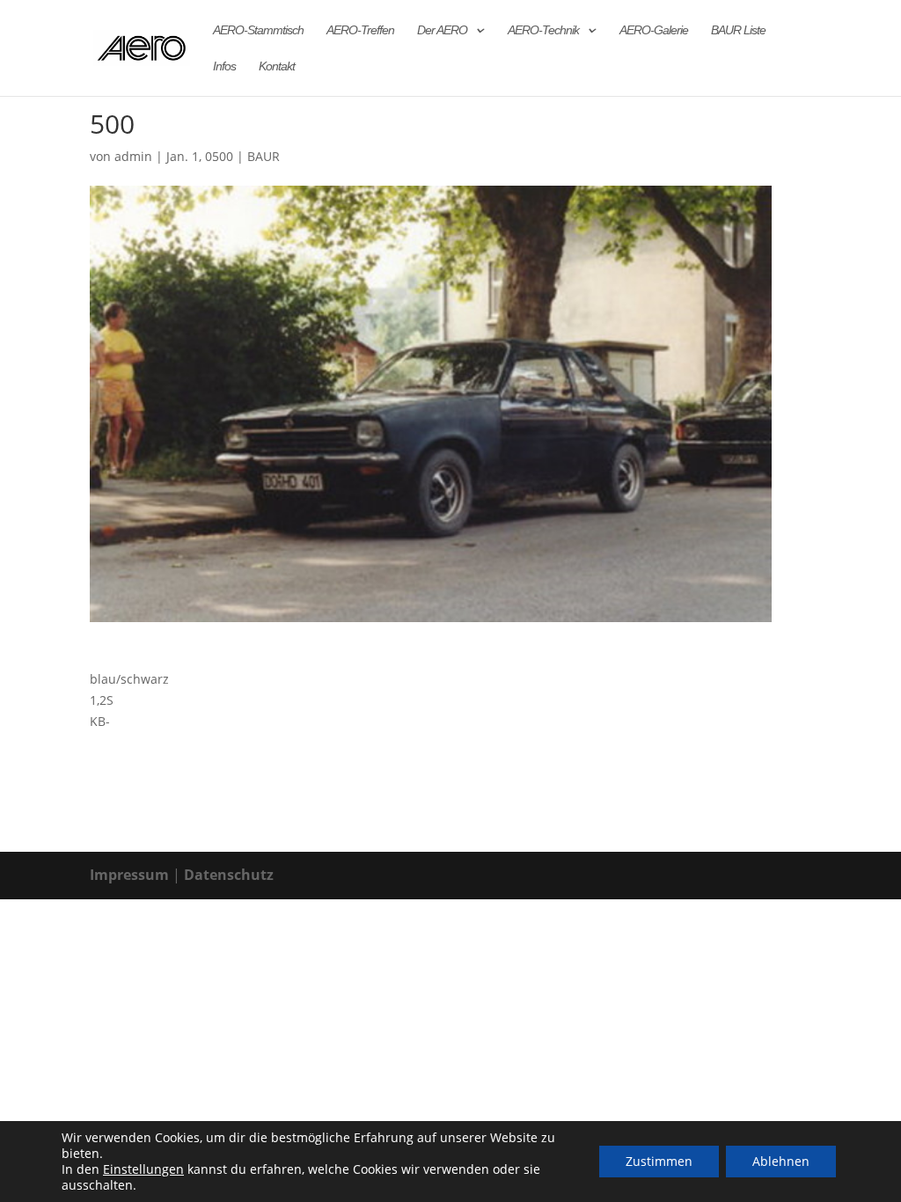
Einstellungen (143, 1169)
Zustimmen (659, 1161)
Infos (224, 66)
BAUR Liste (738, 30)
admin (133, 156)
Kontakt (277, 66)
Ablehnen (780, 1161)
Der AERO (442, 30)
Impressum (129, 874)
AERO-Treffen (360, 30)
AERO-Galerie (653, 30)
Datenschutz (229, 874)
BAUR (263, 156)
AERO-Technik (543, 30)
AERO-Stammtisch (258, 30)
